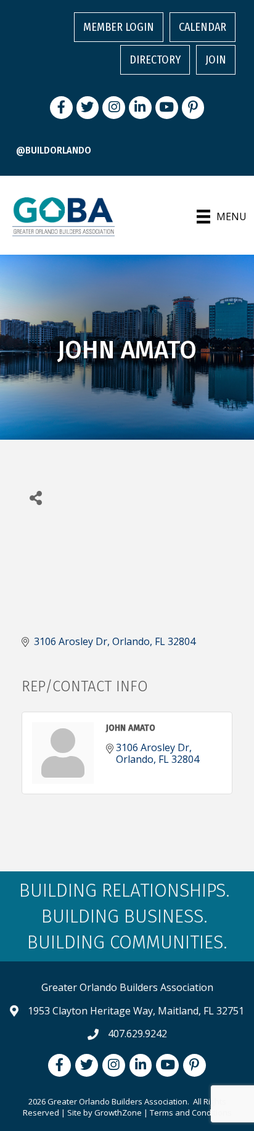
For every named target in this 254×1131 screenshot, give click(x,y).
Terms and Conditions (191, 1112)
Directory (155, 60)
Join (215, 60)
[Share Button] (35, 497)
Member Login (118, 27)
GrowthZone (118, 1112)
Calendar (202, 27)
